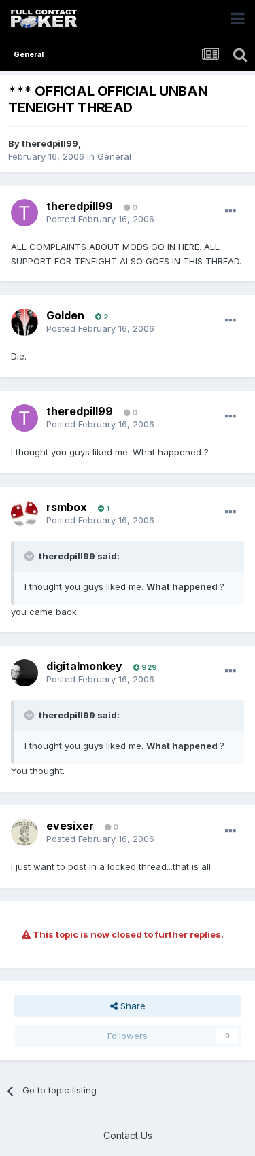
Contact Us (127, 1135)
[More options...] (230, 211)
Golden (65, 315)
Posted (100, 218)
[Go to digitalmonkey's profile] (24, 672)
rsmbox (66, 507)
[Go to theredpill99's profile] (24, 212)
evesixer (70, 826)
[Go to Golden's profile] (24, 322)
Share (132, 1005)
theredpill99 (50, 143)
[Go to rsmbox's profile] (24, 513)
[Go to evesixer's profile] (24, 832)
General (114, 156)
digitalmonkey (84, 666)
